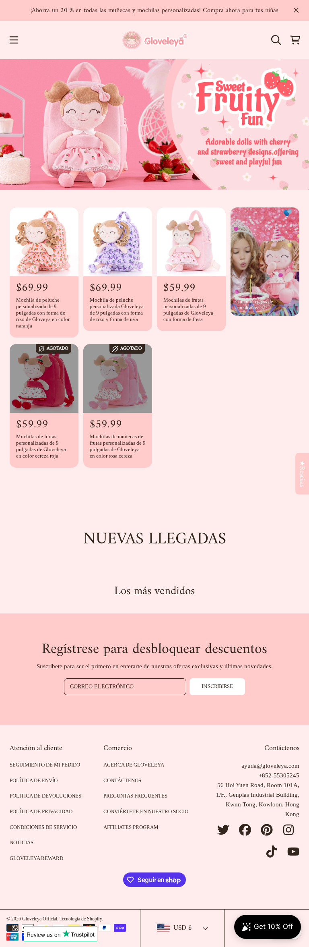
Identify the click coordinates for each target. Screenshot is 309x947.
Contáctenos (122, 780)
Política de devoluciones (45, 796)
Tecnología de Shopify (81, 919)
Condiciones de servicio (43, 827)
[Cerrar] (296, 10)
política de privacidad (41, 811)
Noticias (21, 842)
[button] (14, 40)
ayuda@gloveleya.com (270, 766)
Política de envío (34, 780)
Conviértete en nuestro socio (145, 811)
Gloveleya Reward (36, 858)
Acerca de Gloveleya (133, 765)
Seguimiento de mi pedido (45, 765)
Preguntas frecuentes (135, 796)
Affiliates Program (131, 827)
